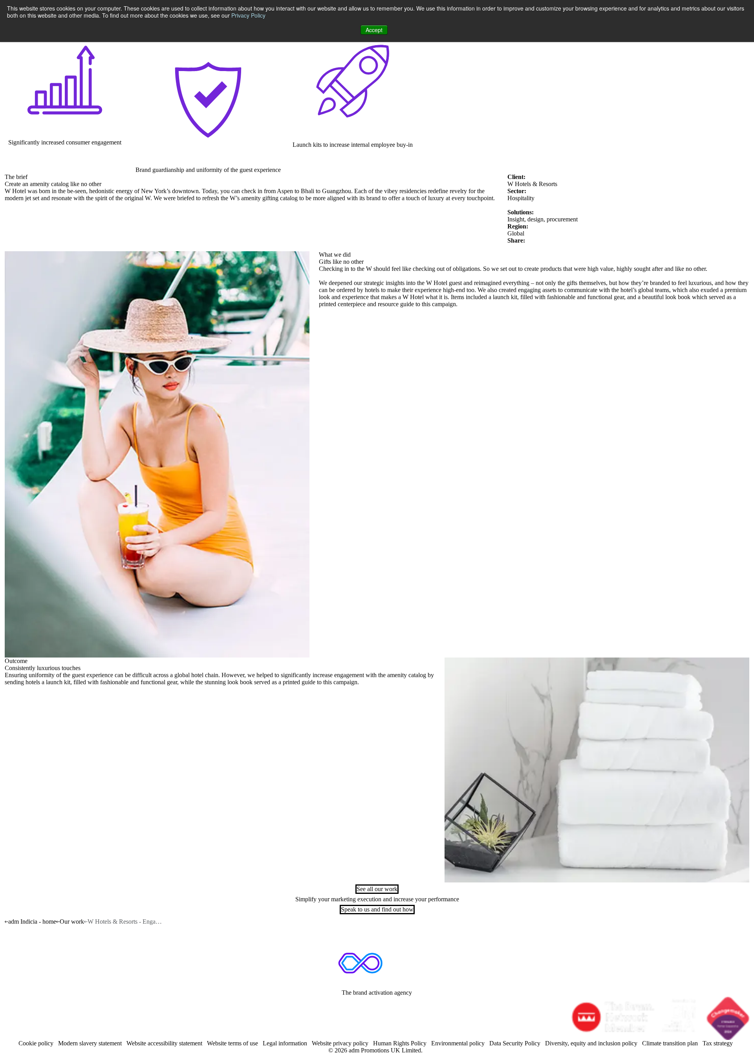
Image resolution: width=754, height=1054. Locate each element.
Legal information (285, 1043)
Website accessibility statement (164, 1043)
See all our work (377, 889)
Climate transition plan (670, 1043)
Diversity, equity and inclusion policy (591, 1043)
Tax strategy (718, 1043)
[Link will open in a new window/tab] (354, 1006)
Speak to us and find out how (377, 909)
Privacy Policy (248, 15)
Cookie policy (35, 1043)
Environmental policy (458, 1043)
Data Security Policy (514, 1043)
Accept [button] (374, 30)
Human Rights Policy (399, 1043)
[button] (597, 770)
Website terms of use (232, 1043)
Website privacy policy (340, 1043)
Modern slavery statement (90, 1043)
